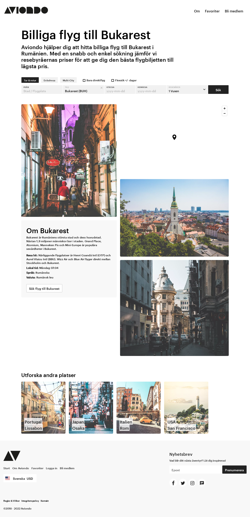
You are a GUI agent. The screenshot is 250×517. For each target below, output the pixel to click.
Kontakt (45, 501)
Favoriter (212, 10)
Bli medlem (234, 10)
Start (6, 468)
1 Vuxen (174, 89)
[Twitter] (183, 483)
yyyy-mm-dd (115, 90)
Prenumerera (234, 469)
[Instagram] (192, 483)
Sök (218, 89)
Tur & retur (30, 80)
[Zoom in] (224, 108)
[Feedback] (202, 483)
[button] (42, 89)
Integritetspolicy (30, 501)
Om (197, 10)
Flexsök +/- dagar (125, 80)
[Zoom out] (224, 113)
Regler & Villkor (11, 501)
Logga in (51, 468)
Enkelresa (49, 80)
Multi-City (68, 80)
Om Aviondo (20, 468)
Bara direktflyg (96, 80)
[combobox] (42, 89)
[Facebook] (173, 483)
